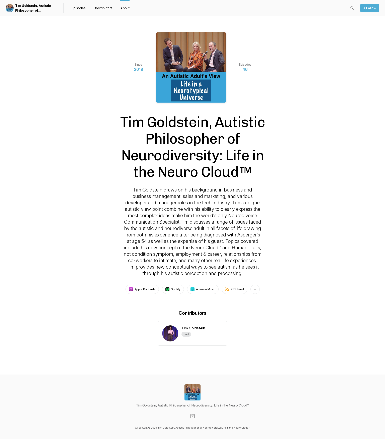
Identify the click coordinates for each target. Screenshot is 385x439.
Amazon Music (205, 289)
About (125, 8)
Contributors (102, 8)
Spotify (175, 289)
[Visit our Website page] (192, 416)
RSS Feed (237, 289)
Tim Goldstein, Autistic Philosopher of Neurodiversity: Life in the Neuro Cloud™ (35, 8)
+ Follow (369, 8)
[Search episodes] (352, 8)
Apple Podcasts (145, 289)
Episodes (78, 8)
